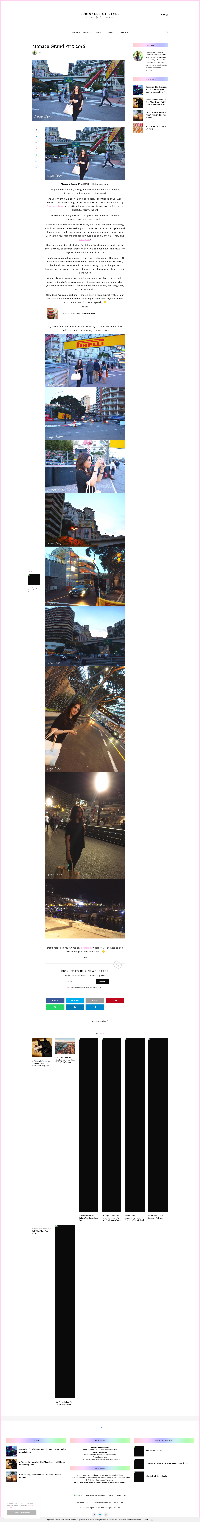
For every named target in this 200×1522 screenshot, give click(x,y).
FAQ (89, 1503)
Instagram (84, 239)
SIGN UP (102, 981)
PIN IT (86, 153)
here (139, 1519)
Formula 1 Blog (55, 206)
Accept (145, 1519)
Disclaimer (118, 1503)
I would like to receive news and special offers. (86, 987)
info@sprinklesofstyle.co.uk (103, 1480)
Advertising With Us (102, 1503)
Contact (80, 1503)
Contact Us (77, 1482)
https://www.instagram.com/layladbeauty (100, 1454)
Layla (43, 52)
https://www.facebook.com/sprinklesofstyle (100, 1450)
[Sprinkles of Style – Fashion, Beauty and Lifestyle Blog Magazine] (100, 14)
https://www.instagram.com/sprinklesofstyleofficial (100, 1459)
